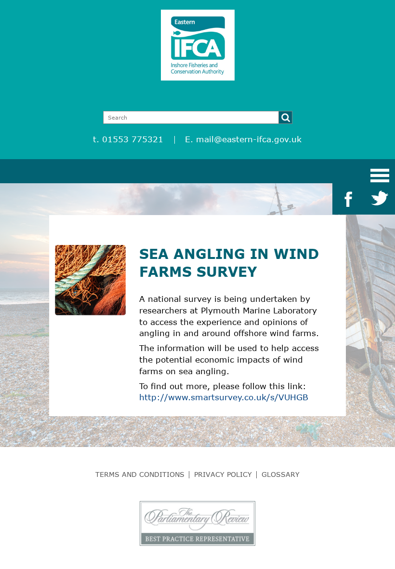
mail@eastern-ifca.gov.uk (249, 139)
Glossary (281, 474)
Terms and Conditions (139, 474)
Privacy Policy (223, 474)
